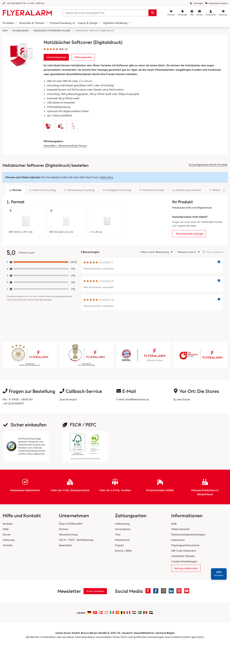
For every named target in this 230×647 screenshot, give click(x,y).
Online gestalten (83, 57)
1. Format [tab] (15, 190)
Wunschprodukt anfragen (189, 233)
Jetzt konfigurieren (56, 57)
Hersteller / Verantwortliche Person (65, 145)
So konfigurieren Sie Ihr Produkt (208, 164)
